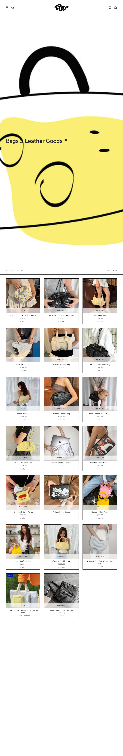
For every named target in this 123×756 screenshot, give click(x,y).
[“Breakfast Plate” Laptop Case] (61, 443)
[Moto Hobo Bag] (100, 296)
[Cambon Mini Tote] (100, 492)
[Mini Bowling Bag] (23, 541)
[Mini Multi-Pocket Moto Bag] (61, 296)
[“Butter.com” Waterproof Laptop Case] (23, 591)
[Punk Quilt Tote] (23, 345)
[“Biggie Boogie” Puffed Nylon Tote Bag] (61, 591)
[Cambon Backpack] (23, 394)
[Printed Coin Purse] (61, 492)
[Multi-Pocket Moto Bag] (100, 345)
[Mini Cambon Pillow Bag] (100, 394)
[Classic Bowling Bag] (61, 541)
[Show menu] (7, 7)
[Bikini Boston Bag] (61, 345)
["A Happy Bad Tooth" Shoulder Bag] (100, 541)
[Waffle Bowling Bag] (23, 443)
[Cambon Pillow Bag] (61, 394)
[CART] (115, 7)
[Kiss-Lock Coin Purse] (23, 492)
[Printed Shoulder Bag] (100, 443)
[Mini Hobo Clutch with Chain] (23, 296)
